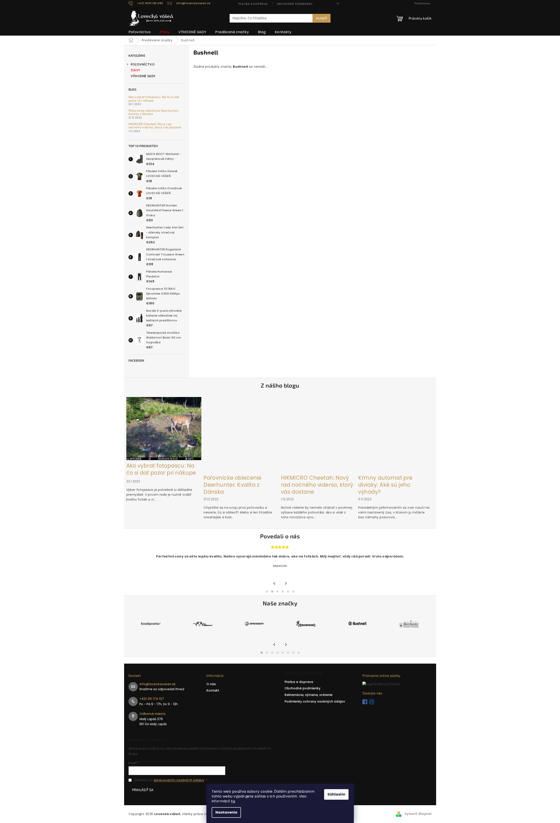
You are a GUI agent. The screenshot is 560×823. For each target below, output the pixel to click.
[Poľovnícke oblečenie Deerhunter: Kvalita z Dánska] (241, 434)
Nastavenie (226, 812)
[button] (267, 591)
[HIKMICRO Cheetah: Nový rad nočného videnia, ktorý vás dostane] (318, 434)
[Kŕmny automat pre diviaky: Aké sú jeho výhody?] (395, 434)
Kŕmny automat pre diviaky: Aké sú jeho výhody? (385, 484)
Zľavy (135, 70)
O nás (211, 684)
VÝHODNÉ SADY (143, 76)
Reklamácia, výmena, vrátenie (308, 695)
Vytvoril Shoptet (418, 814)
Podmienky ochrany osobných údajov (315, 701)
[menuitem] (139, 32)
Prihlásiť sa (142, 790)
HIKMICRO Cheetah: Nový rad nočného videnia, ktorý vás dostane (155, 125)
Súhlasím (336, 794)
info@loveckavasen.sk (158, 684)
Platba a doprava (253, 4)
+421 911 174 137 (152, 699)
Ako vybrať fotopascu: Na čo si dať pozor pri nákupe (154, 98)
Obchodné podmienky (295, 4)
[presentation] (274, 584)
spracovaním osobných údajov (179, 780)
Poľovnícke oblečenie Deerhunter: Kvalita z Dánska (154, 112)
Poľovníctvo (143, 64)
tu (233, 801)
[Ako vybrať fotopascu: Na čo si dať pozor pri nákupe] (164, 428)
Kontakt (212, 690)
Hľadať (321, 18)
